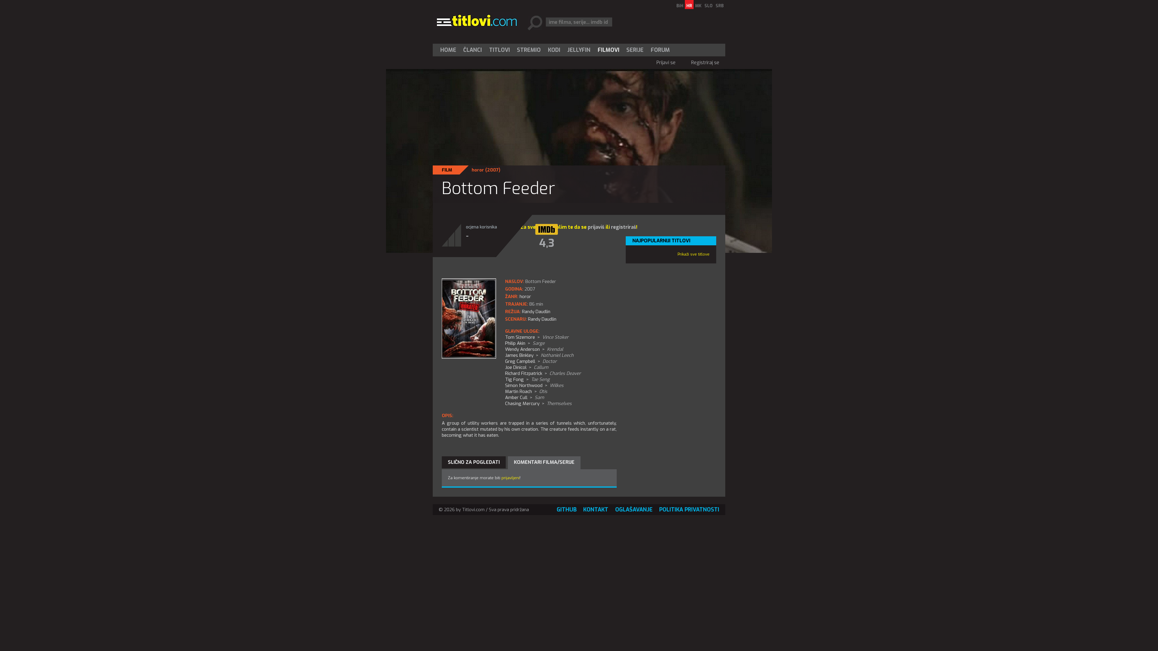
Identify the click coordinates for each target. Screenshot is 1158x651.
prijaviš (596, 227)
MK (698, 6)
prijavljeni (510, 477)
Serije (635, 50)
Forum (660, 50)
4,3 (546, 243)
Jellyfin (578, 50)
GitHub (567, 509)
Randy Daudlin (542, 319)
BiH (679, 6)
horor (478, 170)
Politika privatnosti (689, 509)
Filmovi (608, 50)
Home (448, 50)
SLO (708, 6)
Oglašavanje (634, 509)
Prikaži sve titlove (694, 254)
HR (689, 6)
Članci (472, 50)
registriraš (623, 227)
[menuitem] (449, 50)
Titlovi (499, 50)
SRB (720, 6)
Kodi (554, 50)
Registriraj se (705, 62)
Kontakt (595, 509)
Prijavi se (666, 62)
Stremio (529, 50)
